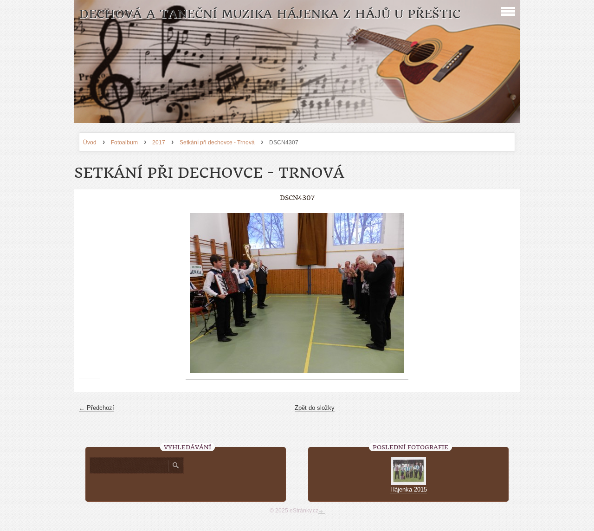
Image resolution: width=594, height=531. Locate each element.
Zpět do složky (315, 407)
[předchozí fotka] (89, 293)
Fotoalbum (124, 142)
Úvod (90, 142)
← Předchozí (96, 407)
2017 (158, 142)
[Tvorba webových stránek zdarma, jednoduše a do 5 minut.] (321, 511)
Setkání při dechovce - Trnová (217, 142)
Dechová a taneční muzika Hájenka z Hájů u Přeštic (269, 14)
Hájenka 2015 (408, 489)
